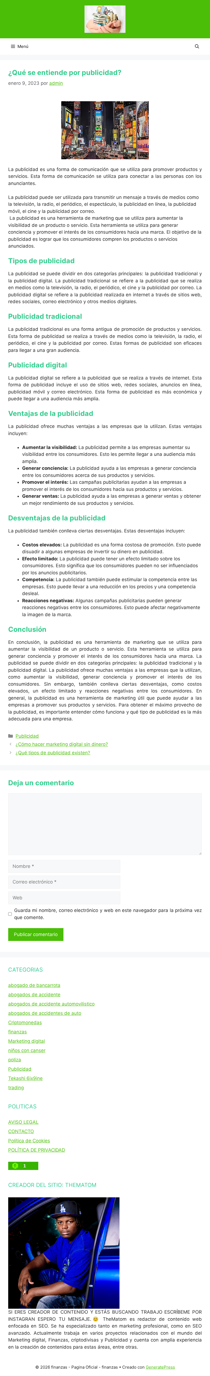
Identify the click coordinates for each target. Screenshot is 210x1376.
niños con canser (26, 1050)
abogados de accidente (34, 994)
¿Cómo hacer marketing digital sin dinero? (62, 744)
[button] (197, 46)
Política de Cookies (29, 1140)
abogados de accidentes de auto (44, 1013)
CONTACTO (21, 1131)
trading (16, 1087)
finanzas (17, 1032)
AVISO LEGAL (23, 1122)
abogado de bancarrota (34, 985)
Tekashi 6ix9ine (25, 1078)
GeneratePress (160, 1367)
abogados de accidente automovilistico (51, 1004)
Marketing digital (26, 1041)
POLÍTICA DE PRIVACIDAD (36, 1150)
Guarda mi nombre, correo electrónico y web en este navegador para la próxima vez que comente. (108, 914)
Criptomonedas (25, 1022)
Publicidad (27, 736)
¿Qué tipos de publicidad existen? (53, 752)
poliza (14, 1059)
